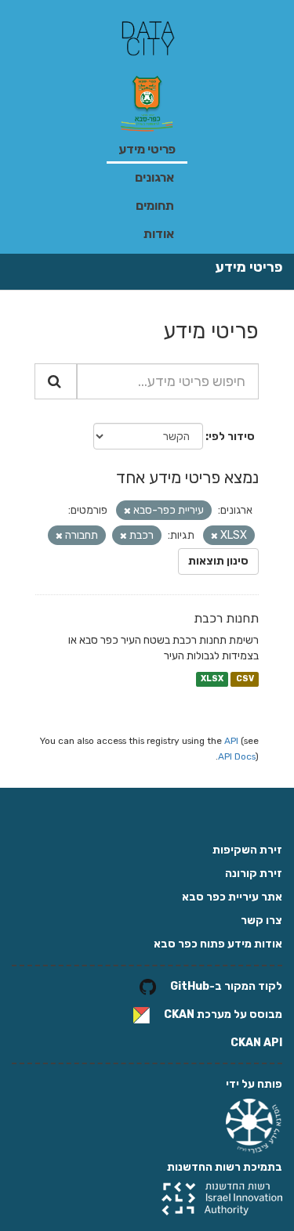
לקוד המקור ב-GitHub (226, 987)
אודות (158, 233)
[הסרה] (127, 511)
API (231, 740)
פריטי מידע (147, 149)
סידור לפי (232, 436)
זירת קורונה (253, 873)
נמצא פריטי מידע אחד (187, 477)
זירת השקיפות (247, 850)
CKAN (179, 1015)
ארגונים (154, 177)
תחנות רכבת (226, 618)
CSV (245, 678)
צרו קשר (261, 920)
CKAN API (256, 1042)
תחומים (155, 205)
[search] (55, 381)
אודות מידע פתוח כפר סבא (218, 944)
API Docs (237, 756)
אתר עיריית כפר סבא (232, 897)
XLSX (212, 678)
